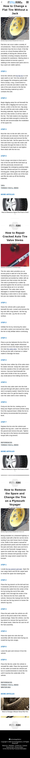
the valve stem (12, 349)
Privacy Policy (19, 747)
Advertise (11, 745)
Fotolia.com (21, 40)
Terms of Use (10, 747)
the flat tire (19, 76)
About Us (5, 745)
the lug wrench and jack (14, 569)
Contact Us (18, 745)
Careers (24, 745)
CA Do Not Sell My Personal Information (14, 748)
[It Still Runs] (15, 2)
